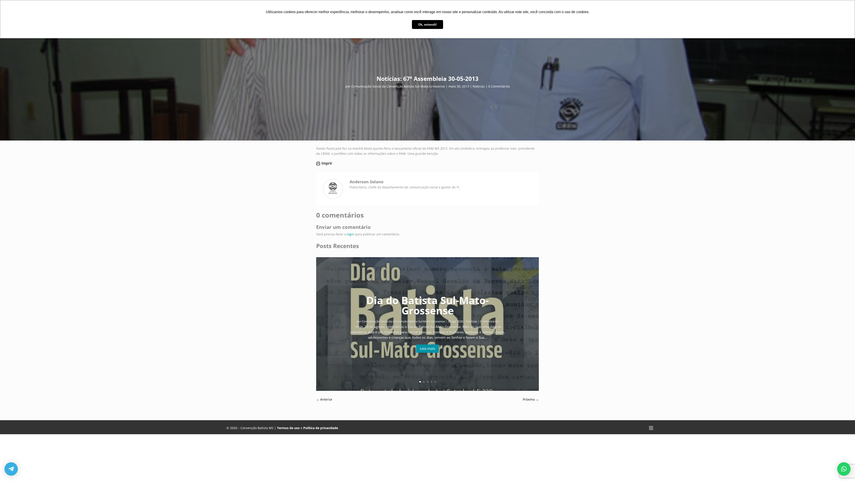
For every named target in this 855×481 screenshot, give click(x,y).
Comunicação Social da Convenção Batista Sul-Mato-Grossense (398, 86)
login (350, 234)
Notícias (479, 86)
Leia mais (427, 348)
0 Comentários (499, 86)
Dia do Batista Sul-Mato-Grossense (427, 305)
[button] (844, 469)
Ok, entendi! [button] (427, 24)
